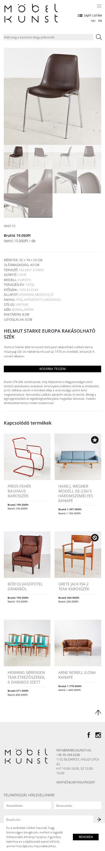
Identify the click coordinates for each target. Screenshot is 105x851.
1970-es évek (29, 289)
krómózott (34, 299)
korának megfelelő (36, 294)
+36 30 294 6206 (68, 755)
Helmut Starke (31, 270)
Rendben (86, 837)
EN (100, 21)
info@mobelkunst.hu (73, 750)
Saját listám (93, 15)
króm (28, 309)
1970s (29, 284)
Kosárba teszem (53, 369)
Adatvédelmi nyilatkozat (75, 782)
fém (19, 299)
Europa (24, 279)
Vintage (22, 304)
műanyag (53, 299)
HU (93, 21)
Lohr (22, 274)
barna (17, 309)
